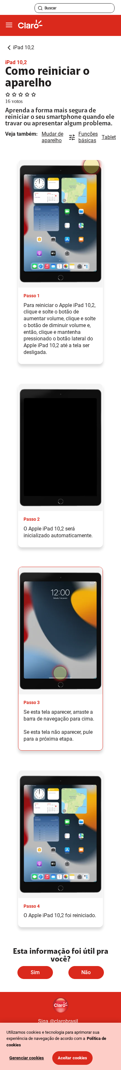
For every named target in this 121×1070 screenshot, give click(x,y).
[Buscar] (40, 8)
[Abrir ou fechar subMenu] (9, 25)
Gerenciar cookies (26, 1057)
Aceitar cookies (72, 1057)
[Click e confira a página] (30, 25)
